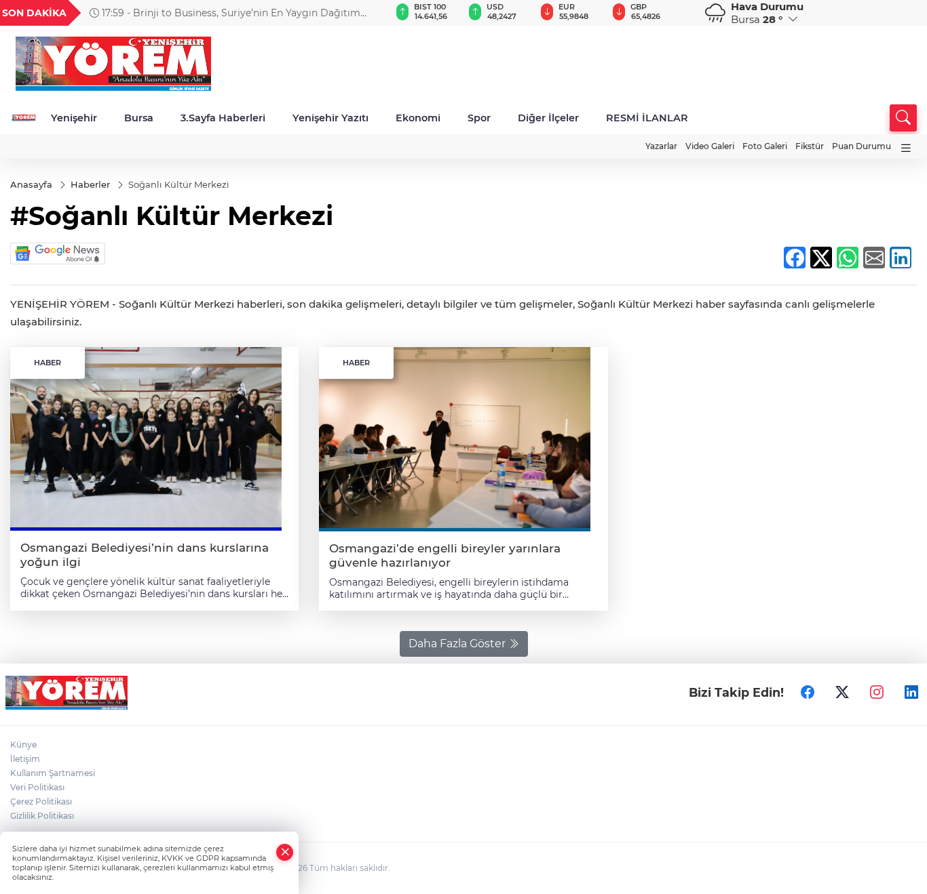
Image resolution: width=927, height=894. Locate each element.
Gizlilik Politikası (42, 816)
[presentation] (358, 13)
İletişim (25, 759)
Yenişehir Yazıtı (330, 118)
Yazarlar (661, 146)
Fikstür (809, 146)
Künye (23, 744)
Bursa (138, 118)
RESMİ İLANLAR (647, 118)
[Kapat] (285, 852)
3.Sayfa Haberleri (223, 118)
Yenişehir (74, 118)
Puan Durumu (861, 146)
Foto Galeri (764, 146)
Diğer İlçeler (548, 118)
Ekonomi (418, 118)
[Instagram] (876, 692)
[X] (842, 692)
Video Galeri (709, 146)
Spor (479, 118)
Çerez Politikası (41, 801)
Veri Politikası (37, 787)
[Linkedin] (911, 692)
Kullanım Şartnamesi (52, 773)
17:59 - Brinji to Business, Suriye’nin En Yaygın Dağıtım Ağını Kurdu (225, 13)
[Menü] (906, 148)
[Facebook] (807, 692)
